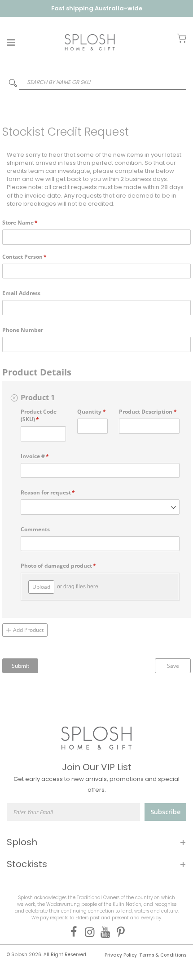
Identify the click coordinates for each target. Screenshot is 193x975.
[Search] (13, 85)
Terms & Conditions (162, 955)
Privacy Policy (121, 955)
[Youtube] (103, 932)
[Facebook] (72, 932)
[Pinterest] (119, 932)
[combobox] (96, 82)
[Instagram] (88, 932)
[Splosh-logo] (90, 42)
